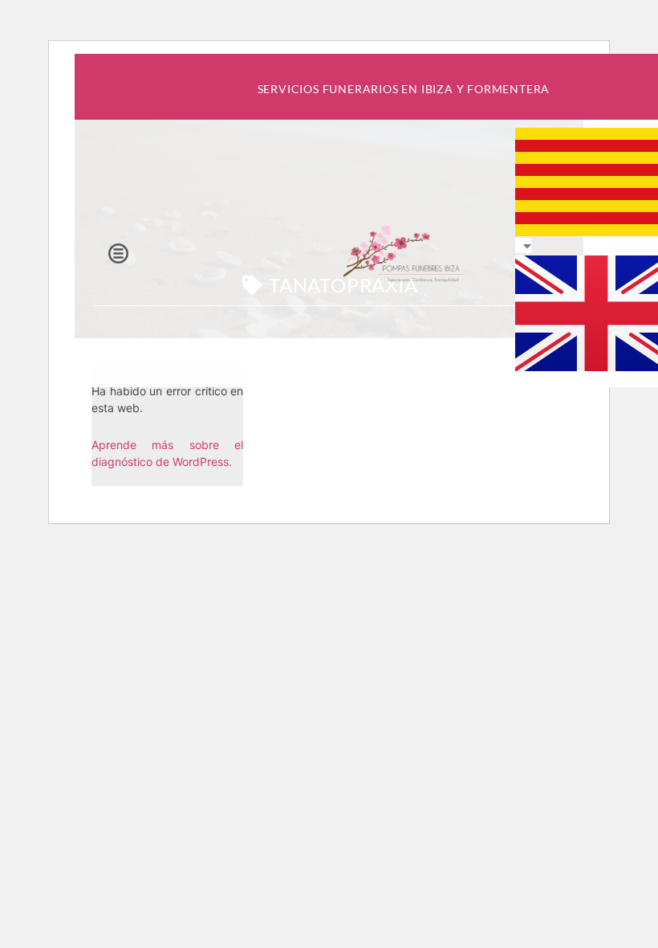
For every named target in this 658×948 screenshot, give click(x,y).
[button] (118, 253)
